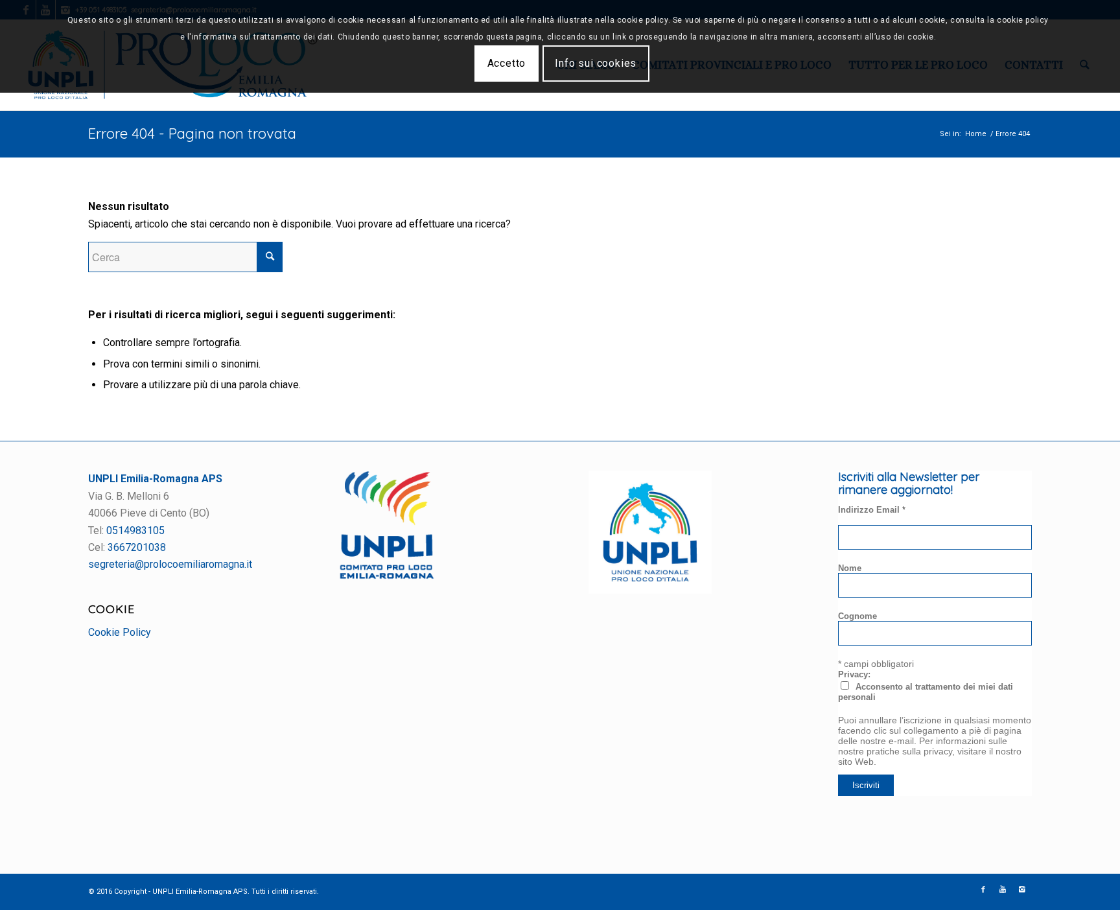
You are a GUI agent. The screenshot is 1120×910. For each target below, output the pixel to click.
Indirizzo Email (871, 510)
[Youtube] (1002, 890)
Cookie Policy (119, 632)
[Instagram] (1022, 890)
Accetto (506, 63)
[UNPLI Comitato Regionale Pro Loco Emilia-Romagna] (387, 576)
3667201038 (137, 547)
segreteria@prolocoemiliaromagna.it (170, 564)
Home (975, 134)
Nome (849, 568)
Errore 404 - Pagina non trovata (192, 133)
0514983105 (135, 530)
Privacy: (854, 674)
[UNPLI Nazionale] (650, 590)
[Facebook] (983, 890)
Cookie (111, 608)
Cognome (857, 616)
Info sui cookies (595, 63)
